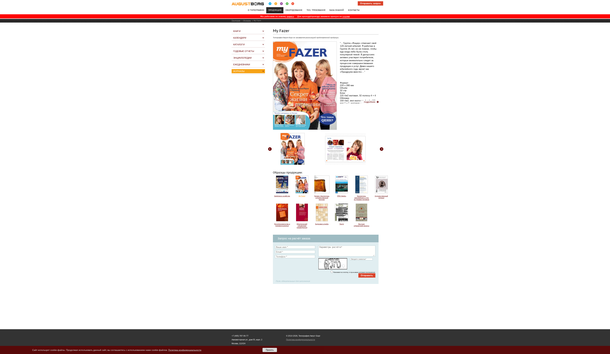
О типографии (256, 10)
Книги (237, 31)
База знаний (336, 10)
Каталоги (239, 44)
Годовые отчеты (243, 51)
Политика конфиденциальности (300, 340)
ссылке (346, 16)
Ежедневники (241, 64)
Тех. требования (316, 10)
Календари (239, 38)
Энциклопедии (242, 58)
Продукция (236, 20)
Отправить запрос (370, 3)
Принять (270, 350)
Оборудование (293, 10)
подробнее (369, 102)
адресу (290, 16)
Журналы (247, 20)
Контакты (353, 10)
